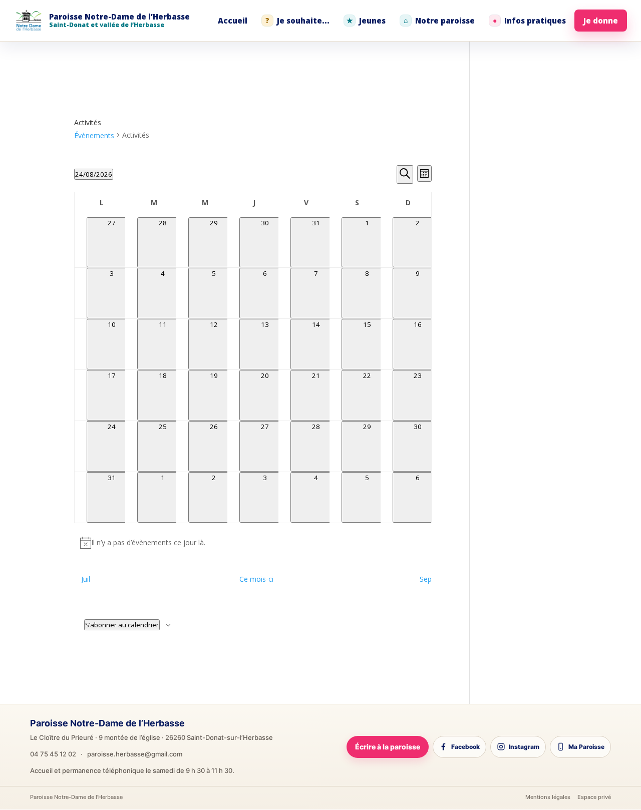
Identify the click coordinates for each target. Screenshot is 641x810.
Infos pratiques (529, 21)
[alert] (253, 543)
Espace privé (594, 796)
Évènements (94, 135)
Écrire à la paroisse (387, 746)
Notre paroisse (439, 21)
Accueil (232, 21)
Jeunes (366, 21)
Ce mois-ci (256, 579)
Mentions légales (547, 796)
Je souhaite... (297, 21)
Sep (426, 579)
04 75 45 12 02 (53, 754)
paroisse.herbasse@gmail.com (134, 754)
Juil (85, 579)
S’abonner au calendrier (122, 624)
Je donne (600, 21)
